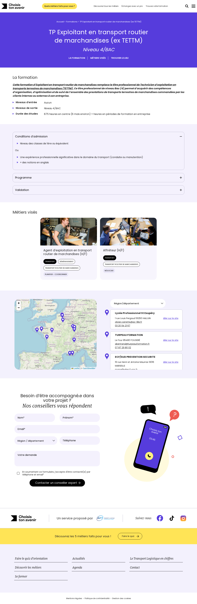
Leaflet (76, 368)
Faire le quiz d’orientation (31, 558)
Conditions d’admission (31, 136)
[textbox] (36, 441)
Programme (23, 177)
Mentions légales (74, 598)
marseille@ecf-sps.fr (126, 369)
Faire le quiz (128, 536)
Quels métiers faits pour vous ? (59, 6)
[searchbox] (136, 303)
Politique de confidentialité (97, 598)
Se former (21, 576)
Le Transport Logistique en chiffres (151, 558)
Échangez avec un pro (132, 6)
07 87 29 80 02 (123, 347)
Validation (22, 190)
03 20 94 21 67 (122, 325)
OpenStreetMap (89, 368)
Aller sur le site (170, 318)
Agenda (77, 567)
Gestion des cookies (121, 598)
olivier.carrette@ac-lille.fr (128, 322)
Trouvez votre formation (157, 6)
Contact (135, 567)
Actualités (78, 558)
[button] (46, 337)
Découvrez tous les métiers (106, 6)
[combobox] (138, 303)
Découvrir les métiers (28, 567)
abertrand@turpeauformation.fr (132, 343)
